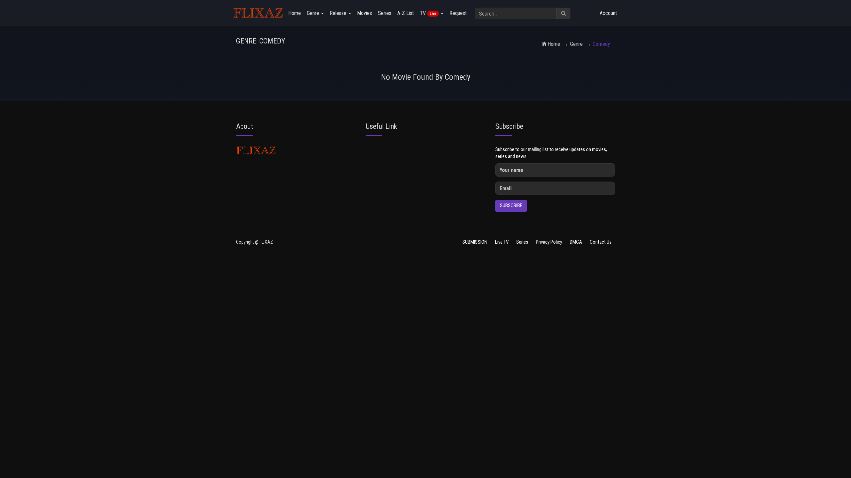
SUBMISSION (474, 242)
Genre (313, 13)
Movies (364, 13)
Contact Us (601, 242)
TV (428, 13)
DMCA (576, 242)
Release (339, 13)
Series (384, 13)
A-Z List (405, 13)
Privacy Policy (549, 242)
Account (608, 13)
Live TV (502, 242)
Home (294, 13)
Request (458, 13)
